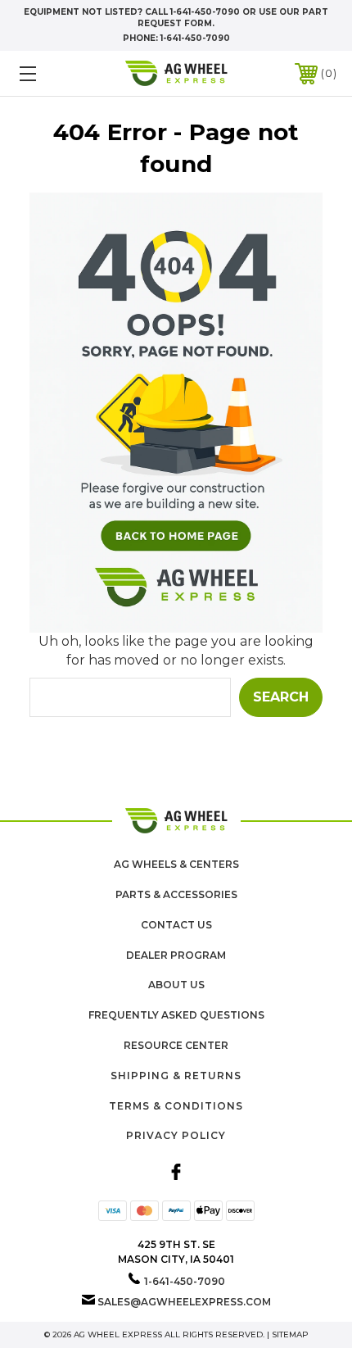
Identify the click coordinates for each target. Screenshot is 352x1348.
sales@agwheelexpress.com (184, 1302)
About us (176, 984)
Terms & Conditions (176, 1106)
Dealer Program (176, 955)
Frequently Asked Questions (176, 1015)
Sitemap (290, 1334)
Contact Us (176, 925)
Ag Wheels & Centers (176, 864)
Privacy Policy (176, 1135)
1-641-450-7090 (195, 38)
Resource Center (176, 1045)
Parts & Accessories (176, 894)
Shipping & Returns (176, 1075)
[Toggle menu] (51, 73)
